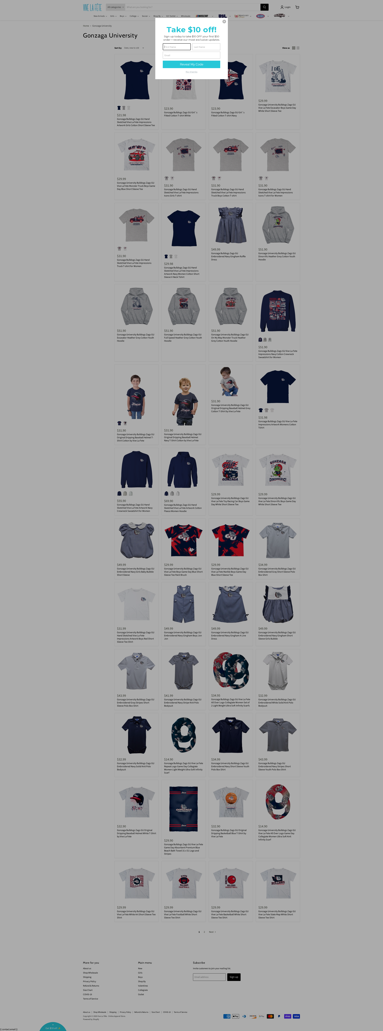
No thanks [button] (191, 71)
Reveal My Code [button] (191, 64)
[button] (224, 21)
